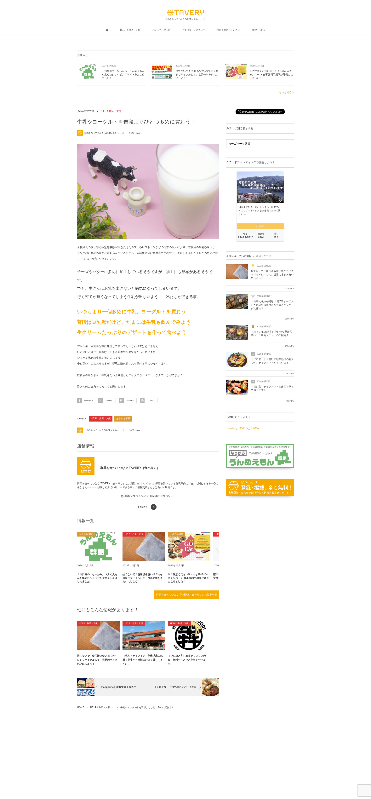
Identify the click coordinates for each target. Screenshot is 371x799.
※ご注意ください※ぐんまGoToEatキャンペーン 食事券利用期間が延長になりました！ (271, 74)
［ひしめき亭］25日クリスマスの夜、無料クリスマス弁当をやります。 (187, 659)
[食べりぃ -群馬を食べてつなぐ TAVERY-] (185, 12)
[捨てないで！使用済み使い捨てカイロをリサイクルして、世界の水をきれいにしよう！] (144, 546)
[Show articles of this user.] (85, 466)
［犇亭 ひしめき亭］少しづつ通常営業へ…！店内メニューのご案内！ (271, 333)
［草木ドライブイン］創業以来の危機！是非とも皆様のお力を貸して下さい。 (143, 659)
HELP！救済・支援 (110, 111)
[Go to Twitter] (154, 507)
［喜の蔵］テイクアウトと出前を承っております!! (272, 388)
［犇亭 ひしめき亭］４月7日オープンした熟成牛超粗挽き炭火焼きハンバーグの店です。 (272, 305)
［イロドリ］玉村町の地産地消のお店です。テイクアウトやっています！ (272, 361)
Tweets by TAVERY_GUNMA (242, 428)
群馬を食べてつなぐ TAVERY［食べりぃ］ (104, 133)
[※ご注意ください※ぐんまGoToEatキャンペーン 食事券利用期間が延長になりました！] (189, 546)
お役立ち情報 (123, 418)
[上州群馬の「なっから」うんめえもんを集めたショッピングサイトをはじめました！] (98, 546)
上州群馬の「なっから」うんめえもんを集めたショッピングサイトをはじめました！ (123, 74)
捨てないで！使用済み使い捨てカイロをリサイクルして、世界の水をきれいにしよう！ (197, 74)
